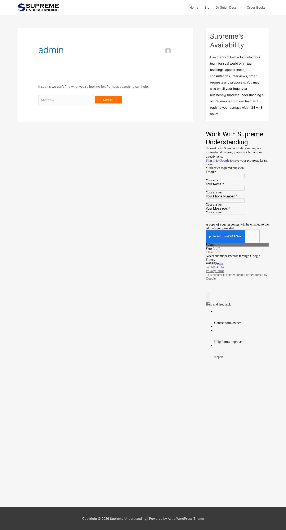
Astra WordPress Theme (186, 519)
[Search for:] (66, 100)
